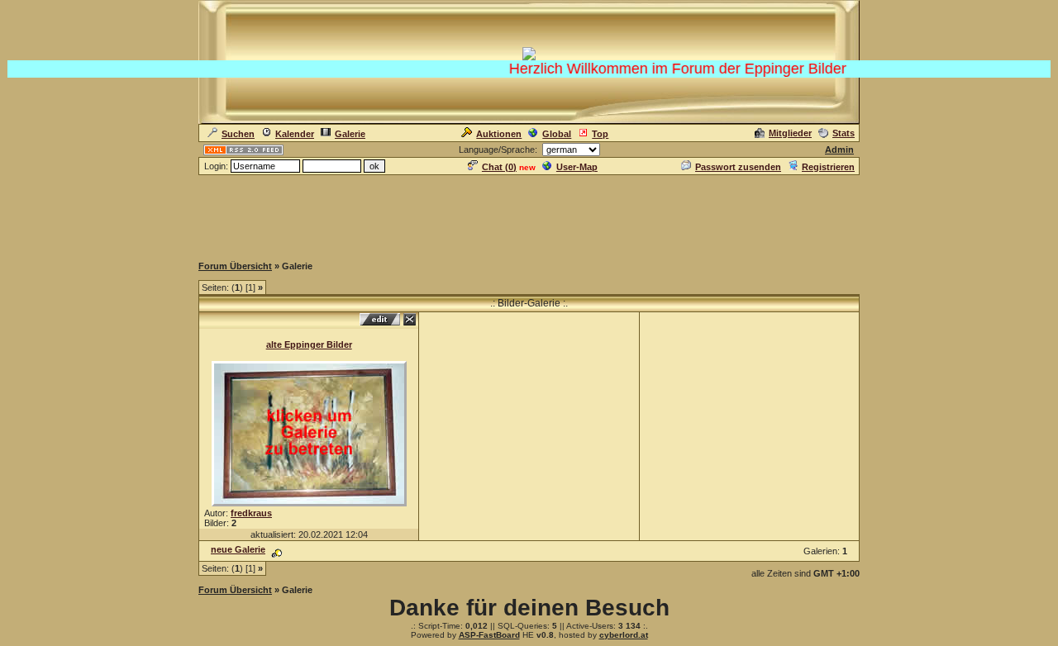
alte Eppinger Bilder (309, 344)
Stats (843, 133)
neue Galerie (238, 549)
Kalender (294, 134)
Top (600, 134)
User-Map (577, 167)
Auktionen (499, 134)
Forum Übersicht (235, 266)
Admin (839, 149)
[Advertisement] (529, 214)
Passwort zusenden (738, 167)
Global (556, 134)
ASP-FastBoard (489, 634)
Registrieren (828, 167)
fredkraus (251, 513)
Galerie (350, 134)
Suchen (238, 134)
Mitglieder (790, 133)
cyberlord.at (623, 634)
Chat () (499, 167)
